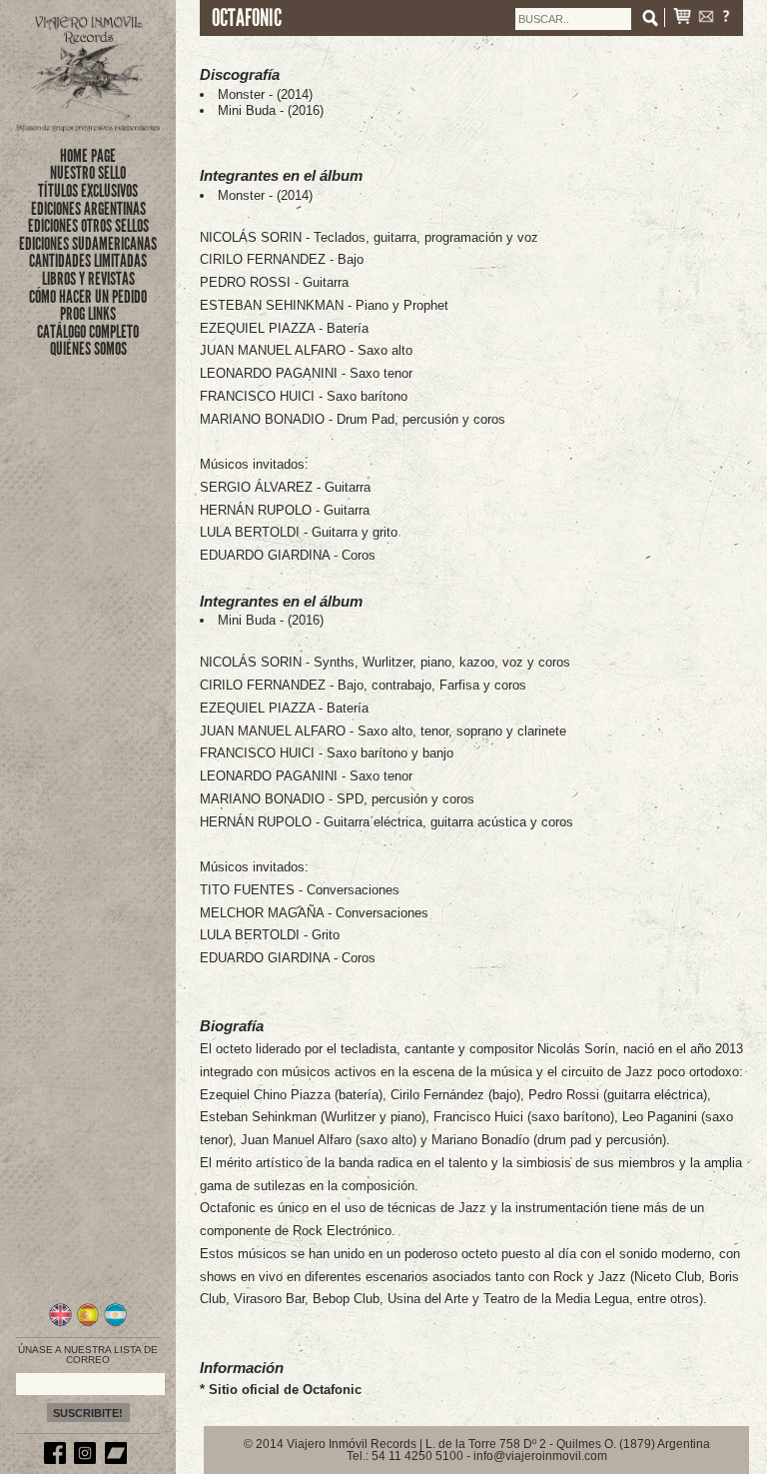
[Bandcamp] (119, 1460)
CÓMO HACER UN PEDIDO (88, 297)
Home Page (88, 156)
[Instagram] (88, 1460)
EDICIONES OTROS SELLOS (88, 226)
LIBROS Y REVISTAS (88, 279)
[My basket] (682, 18)
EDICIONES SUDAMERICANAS (88, 244)
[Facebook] (58, 1460)
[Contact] (706, 18)
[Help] (726, 18)
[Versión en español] (88, 1323)
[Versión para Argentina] (115, 1323)
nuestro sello (88, 173)
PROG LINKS (88, 314)
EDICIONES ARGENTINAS (88, 209)
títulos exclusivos (88, 191)
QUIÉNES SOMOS (88, 349)
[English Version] (60, 1323)
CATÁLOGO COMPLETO (88, 332)
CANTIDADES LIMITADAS (88, 261)
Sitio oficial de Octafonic (285, 1389)
